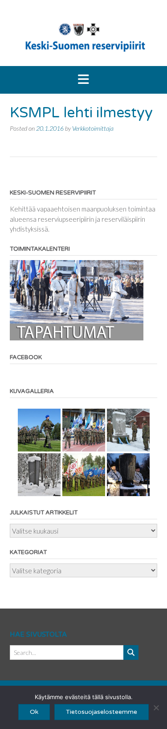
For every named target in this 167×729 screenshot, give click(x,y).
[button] (83, 80)
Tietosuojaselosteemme (101, 712)
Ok (34, 712)
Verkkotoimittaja (93, 128)
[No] (155, 707)
